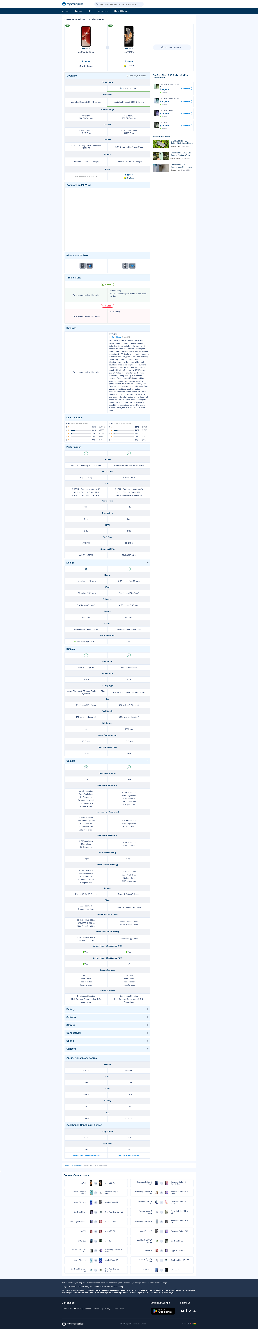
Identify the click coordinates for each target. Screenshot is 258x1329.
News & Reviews (121, 11)
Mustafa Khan (175, 146)
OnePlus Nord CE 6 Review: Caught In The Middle (180, 166)
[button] (97, 4)
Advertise (97, 1309)
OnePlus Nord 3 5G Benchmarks (86, 1155)
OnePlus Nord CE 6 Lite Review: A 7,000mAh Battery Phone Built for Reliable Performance (181, 154)
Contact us (67, 1309)
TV (90, 11)
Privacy (107, 1309)
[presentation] (68, 36)
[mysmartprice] (73, 4)
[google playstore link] (163, 1314)
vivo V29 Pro (128, 52)
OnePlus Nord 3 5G (86, 52)
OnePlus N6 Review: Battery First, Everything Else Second (181, 142)
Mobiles (65, 11)
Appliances (103, 11)
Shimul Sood (116, 337)
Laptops (78, 11)
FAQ (122, 1309)
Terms (115, 1309)
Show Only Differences (137, 76)
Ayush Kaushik (175, 158)
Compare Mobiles (76, 1165)
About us (78, 1309)
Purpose (87, 1309)
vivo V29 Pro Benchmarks (129, 1155)
